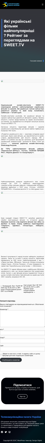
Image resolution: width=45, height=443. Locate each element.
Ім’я (2, 329)
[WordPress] (9, 432)
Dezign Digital (37, 440)
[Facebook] (2, 432)
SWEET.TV (12, 123)
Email (2, 337)
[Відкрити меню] (42, 4)
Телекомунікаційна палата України (21, 417)
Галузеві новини (36, 61)
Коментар (4, 309)
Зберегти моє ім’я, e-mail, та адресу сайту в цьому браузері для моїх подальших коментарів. (21, 354)
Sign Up (22, 396)
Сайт (2, 345)
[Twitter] (5, 432)
